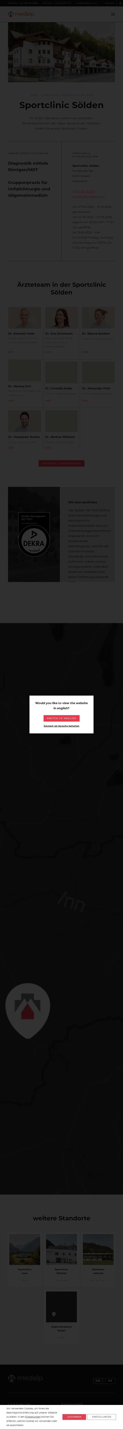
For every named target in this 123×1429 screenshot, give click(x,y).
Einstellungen (33, 1417)
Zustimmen (74, 1417)
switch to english (61, 718)
